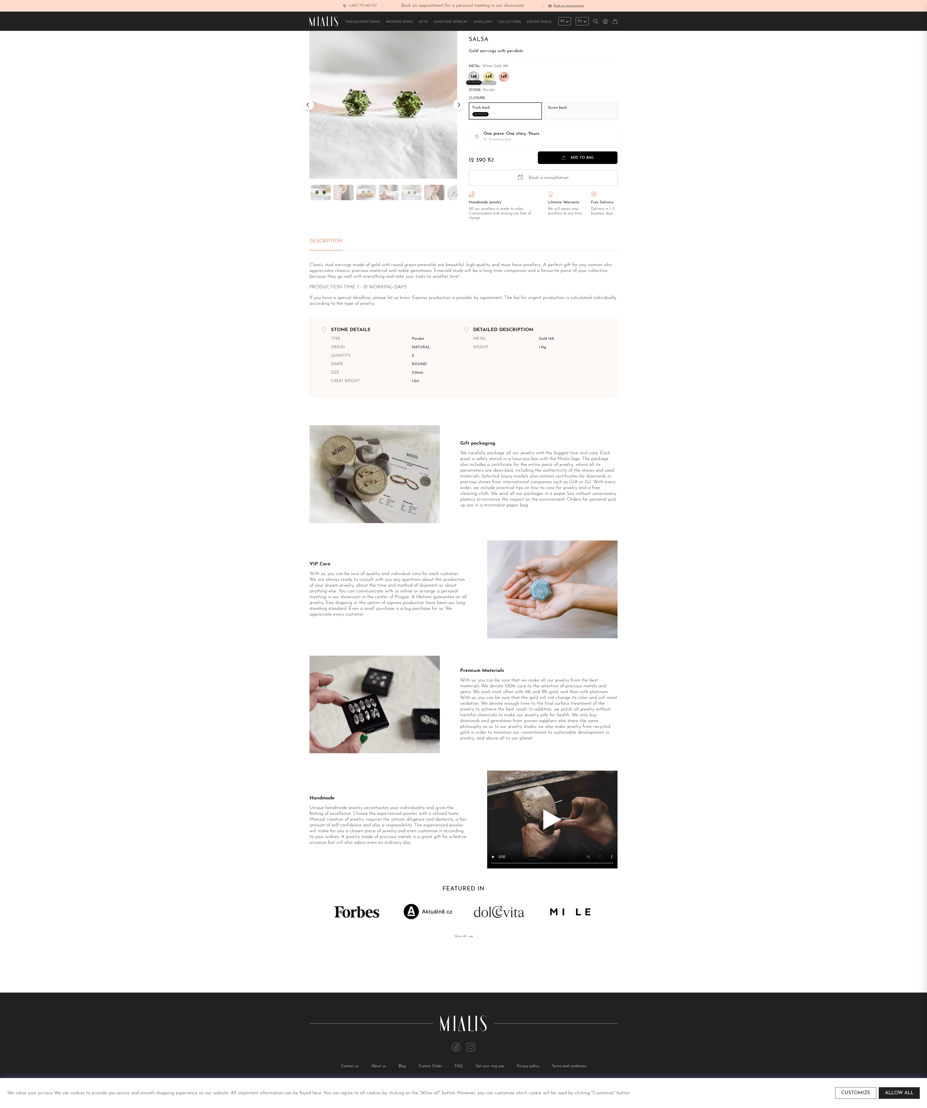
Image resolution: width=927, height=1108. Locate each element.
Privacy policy (528, 1066)
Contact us (350, 1066)
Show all (460, 936)
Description (326, 241)
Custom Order (431, 1066)
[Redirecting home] (323, 21)
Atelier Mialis (539, 22)
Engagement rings (363, 22)
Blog (403, 1066)
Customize (856, 1093)
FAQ (459, 1066)
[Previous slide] (308, 105)
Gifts (423, 22)
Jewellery (483, 22)
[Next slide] (458, 105)
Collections (509, 22)
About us (379, 1066)
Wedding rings (399, 22)
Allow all (899, 1093)
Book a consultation (549, 177)
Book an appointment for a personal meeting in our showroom (469, 5)
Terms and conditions (569, 1066)
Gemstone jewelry (451, 22)
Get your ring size (490, 1066)
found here (310, 1093)
